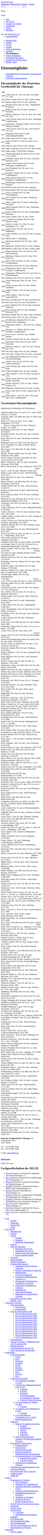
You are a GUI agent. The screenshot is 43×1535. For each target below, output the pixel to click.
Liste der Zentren (26, 1461)
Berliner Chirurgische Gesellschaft (28, 1270)
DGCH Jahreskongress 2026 (21, 1311)
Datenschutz (15, 4)
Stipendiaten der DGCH (24, 1251)
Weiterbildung (16, 1510)
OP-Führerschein (17, 1519)
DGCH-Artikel (16, 1532)
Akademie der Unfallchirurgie (26, 1484)
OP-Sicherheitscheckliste (20, 1521)
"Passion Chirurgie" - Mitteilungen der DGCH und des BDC (25, 1343)
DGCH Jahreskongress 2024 (26, 1316)
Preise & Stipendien (13, 49)
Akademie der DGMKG (24, 1497)
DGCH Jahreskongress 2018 (26, 1329)
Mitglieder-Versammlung (24, 1242)
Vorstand (18, 1238)
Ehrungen (9, 51)
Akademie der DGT (22, 1499)
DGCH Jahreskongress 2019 (26, 1327)
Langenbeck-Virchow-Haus (16, 60)
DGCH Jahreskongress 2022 (26, 1320)
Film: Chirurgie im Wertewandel (23, 1350)
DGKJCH (9, 1182)
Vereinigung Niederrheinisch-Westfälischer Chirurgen (26, 1282)
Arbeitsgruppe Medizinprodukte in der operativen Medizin (25, 1468)
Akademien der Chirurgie (20, 1480)
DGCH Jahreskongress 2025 (26, 1314)
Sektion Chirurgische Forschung (27, 1424)
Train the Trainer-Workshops (31, 1400)
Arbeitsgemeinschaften (19, 1378)
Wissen (8, 28)
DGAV (9, 1173)
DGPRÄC (10, 1199)
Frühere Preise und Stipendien (26, 1253)
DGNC (9, 1191)
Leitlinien (14, 1517)
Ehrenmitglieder (12, 36)
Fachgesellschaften (18, 1355)
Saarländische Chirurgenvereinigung (23, 1291)
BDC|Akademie (21, 1482)
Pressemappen (20, 1309)
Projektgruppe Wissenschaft (21, 1443)
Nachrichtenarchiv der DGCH (22, 1348)
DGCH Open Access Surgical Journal (25, 1504)
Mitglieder (9, 30)
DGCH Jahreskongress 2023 (26, 1318)
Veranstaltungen (17, 1340)
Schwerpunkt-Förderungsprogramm (23, 1449)
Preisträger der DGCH (23, 1249)
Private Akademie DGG (24, 1502)
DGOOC (9, 1195)
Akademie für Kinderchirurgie (26, 1491)
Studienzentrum (16, 1474)
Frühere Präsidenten (13, 56)
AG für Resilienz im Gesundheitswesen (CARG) (26, 1416)
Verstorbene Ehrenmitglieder (16, 78)
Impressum (5, 4)
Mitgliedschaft (11, 41)
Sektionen (14, 1422)
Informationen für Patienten (21, 1528)
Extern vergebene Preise (24, 1255)
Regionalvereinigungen (14, 58)
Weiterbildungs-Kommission (26, 1515)
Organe (8, 45)
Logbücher (19, 1512)
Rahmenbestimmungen (24, 1420)
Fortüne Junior (16, 1508)
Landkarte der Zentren (28, 1458)
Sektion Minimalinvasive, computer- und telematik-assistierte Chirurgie (28, 1439)
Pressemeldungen (17, 1305)
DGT (8, 1204)
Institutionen (10, 26)
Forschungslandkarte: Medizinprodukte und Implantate (27, 1453)
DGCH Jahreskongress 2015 (26, 1335)
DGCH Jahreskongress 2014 (26, 1337)
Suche (13, 1227)
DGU (8, 1212)
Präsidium (19, 1240)
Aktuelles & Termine (14, 24)
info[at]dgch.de (13, 1153)
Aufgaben (24, 1389)
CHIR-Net (15, 1476)
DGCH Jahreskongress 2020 (26, 1324)
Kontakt (24, 4)
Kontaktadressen (21, 1445)
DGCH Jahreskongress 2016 (26, 1333)
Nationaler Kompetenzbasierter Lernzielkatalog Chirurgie (29, 1396)
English (31, 4)
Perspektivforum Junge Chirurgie (23, 1471)
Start (7, 19)
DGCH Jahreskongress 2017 (26, 1331)
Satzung (9, 47)
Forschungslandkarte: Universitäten (28, 1456)
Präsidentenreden (17, 1346)
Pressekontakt (20, 1307)
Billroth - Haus (11, 62)
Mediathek (15, 1506)
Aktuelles (23, 1432)
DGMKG (10, 1186)
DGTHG (9, 1208)
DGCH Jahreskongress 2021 (26, 1322)
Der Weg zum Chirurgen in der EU (24, 1525)
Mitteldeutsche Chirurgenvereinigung (23, 1274)
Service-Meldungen (18, 1523)
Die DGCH (10, 22)
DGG (8, 1178)
